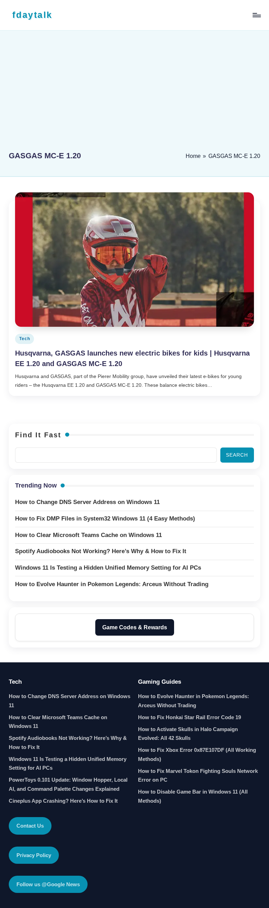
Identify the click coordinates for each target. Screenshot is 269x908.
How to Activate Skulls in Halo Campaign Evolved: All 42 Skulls (188, 733)
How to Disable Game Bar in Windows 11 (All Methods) (193, 796)
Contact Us (30, 826)
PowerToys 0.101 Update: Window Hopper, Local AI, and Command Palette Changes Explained (68, 784)
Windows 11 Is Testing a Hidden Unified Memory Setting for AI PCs (67, 763)
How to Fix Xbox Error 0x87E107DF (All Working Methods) (197, 754)
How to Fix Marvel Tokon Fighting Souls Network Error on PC (198, 775)
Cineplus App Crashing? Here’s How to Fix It (63, 801)
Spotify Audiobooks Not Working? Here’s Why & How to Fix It (68, 742)
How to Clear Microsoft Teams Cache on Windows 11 (58, 721)
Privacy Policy (33, 855)
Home (193, 156)
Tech (24, 338)
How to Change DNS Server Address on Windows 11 (69, 700)
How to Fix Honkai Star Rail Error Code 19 (189, 717)
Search (237, 455)
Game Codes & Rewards (134, 627)
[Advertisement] (134, 94)
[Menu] (256, 15)
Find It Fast (38, 435)
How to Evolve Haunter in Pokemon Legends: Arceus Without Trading (193, 700)
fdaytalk (32, 15)
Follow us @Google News (48, 884)
